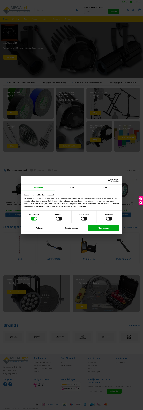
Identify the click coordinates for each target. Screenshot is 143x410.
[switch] (59, 219)
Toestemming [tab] (38, 187)
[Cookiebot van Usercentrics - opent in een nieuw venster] (109, 180)
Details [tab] (71, 187)
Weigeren (39, 228)
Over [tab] (105, 187)
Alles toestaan (103, 228)
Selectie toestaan (71, 228)
